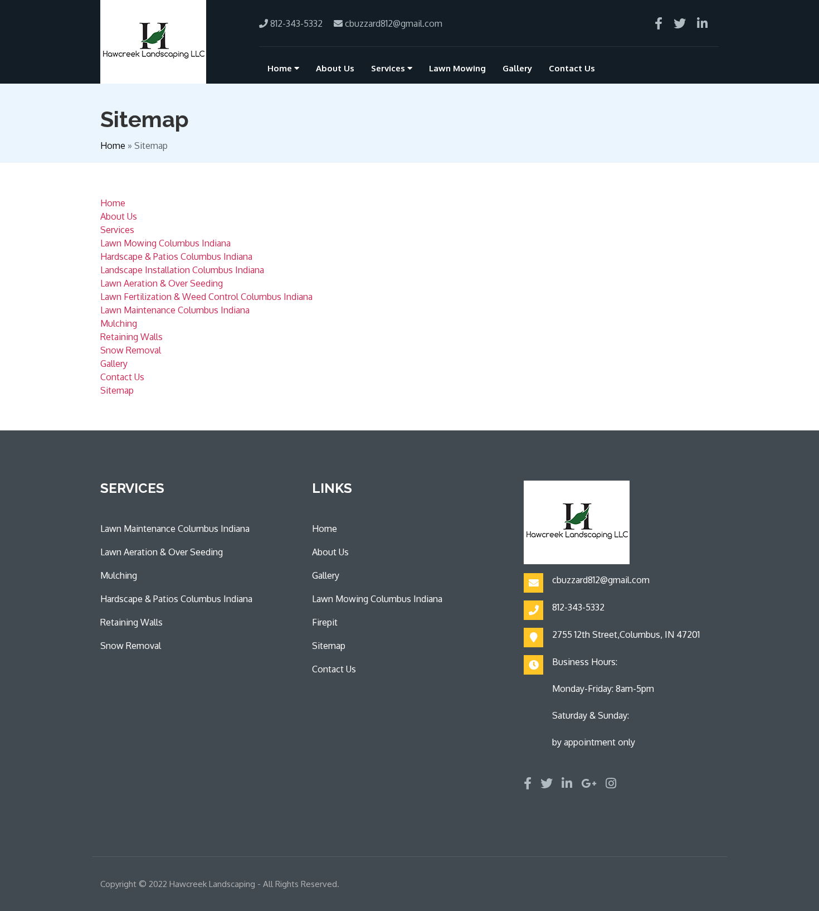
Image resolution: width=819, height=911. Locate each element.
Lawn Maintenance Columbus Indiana (175, 310)
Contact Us (572, 68)
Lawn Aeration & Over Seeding (161, 283)
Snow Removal (130, 350)
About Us (335, 68)
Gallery (517, 68)
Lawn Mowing (457, 68)
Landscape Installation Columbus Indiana (182, 269)
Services (389, 68)
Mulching (118, 323)
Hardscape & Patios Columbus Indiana (176, 256)
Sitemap (117, 390)
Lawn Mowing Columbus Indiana (165, 243)
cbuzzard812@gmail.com (392, 23)
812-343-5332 (295, 23)
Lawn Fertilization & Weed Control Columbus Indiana (206, 296)
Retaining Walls (131, 336)
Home (280, 68)
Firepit (325, 622)
